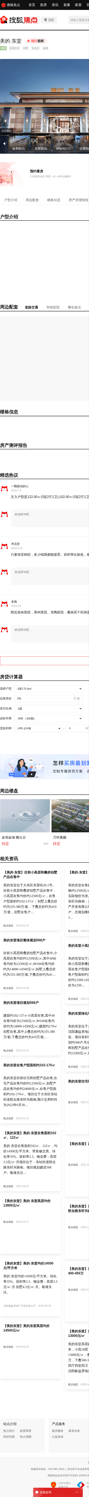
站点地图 (25, 1436)
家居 (78, 5)
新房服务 (58, 1430)
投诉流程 (9, 1436)
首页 (32, 5)
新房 (43, 5)
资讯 (55, 5)
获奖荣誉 (25, 1430)
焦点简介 (9, 1430)
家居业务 (74, 1430)
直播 (66, 5)
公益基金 (58, 1436)
